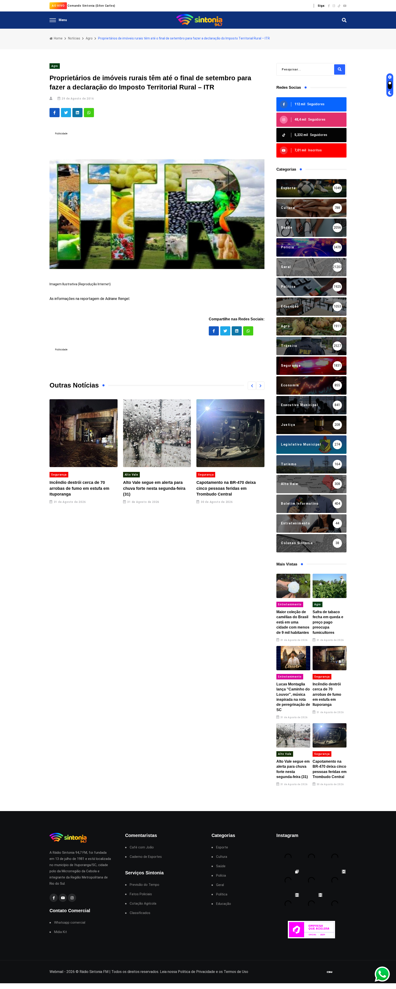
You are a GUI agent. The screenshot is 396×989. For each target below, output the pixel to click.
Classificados (140, 913)
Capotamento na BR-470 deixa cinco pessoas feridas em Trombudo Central (226, 488)
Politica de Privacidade (196, 972)
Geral (220, 885)
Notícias (74, 38)
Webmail (56, 972)
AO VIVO (58, 5)
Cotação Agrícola (143, 903)
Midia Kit (60, 932)
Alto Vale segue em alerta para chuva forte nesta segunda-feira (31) (154, 488)
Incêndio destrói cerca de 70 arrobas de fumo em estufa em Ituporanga (79, 488)
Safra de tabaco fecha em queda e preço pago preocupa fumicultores (328, 622)
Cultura (221, 857)
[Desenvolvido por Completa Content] (329, 972)
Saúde (221, 866)
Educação (223, 904)
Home (58, 38)
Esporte (222, 847)
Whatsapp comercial (69, 922)
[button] (252, 386)
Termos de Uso (236, 972)
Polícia (221, 875)
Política (221, 894)
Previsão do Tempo (144, 884)
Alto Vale (131, 474)
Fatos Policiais (141, 894)
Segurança (59, 474)
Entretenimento (290, 604)
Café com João (142, 847)
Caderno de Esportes (146, 857)
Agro (89, 38)
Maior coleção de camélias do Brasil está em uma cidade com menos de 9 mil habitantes (292, 622)
